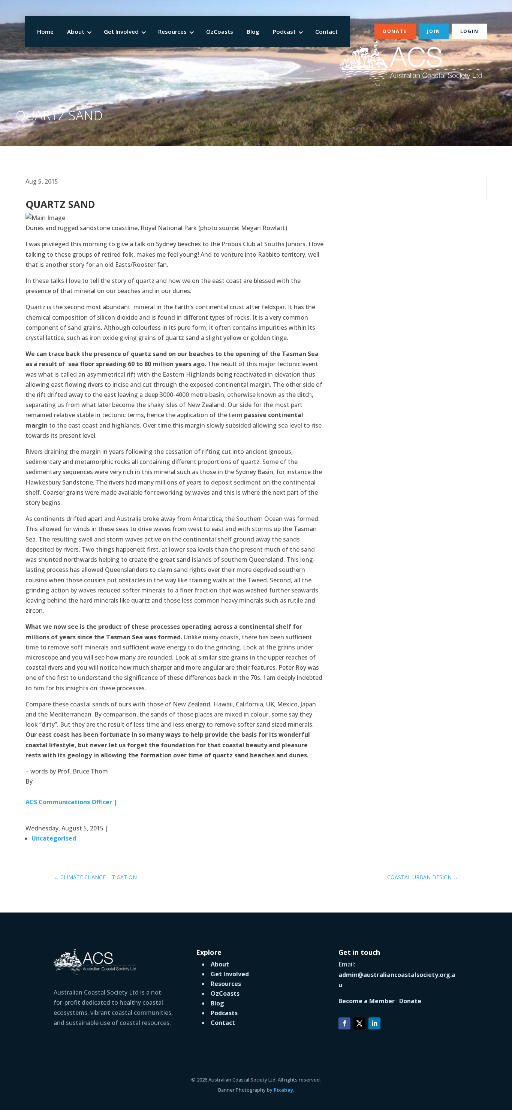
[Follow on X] (359, 1023)
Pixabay (283, 1089)
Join (433, 31)
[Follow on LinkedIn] (374, 1023)
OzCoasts (219, 31)
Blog (253, 31)
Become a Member (366, 1001)
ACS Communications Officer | (71, 802)
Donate (395, 31)
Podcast (284, 31)
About (75, 31)
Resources (172, 31)
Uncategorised (53, 838)
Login (469, 31)
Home (45, 31)
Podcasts (224, 1013)
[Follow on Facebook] (344, 1023)
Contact (326, 31)
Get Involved (121, 31)
